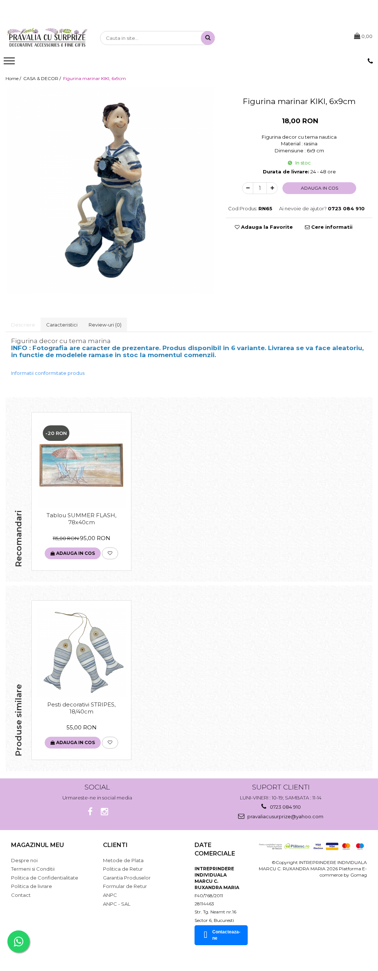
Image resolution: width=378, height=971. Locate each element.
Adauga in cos (319, 188)
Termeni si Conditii (33, 869)
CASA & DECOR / (42, 78)
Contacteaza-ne (226, 935)
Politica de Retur (123, 869)
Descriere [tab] (23, 325)
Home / (14, 78)
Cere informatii (331, 227)
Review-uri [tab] (105, 325)
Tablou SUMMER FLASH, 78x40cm (81, 519)
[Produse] (10, 63)
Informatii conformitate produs (48, 373)
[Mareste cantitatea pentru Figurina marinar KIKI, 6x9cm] (272, 188)
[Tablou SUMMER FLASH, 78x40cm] (81, 464)
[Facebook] (90, 811)
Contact (21, 895)
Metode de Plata (123, 860)
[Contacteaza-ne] (370, 61)
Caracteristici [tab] (62, 325)
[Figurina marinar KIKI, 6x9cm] (110, 190)
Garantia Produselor (127, 878)
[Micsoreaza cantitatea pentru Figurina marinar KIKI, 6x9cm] (247, 188)
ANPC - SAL (116, 904)
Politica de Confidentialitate (44, 878)
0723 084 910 (285, 807)
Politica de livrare (31, 886)
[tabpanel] (110, 190)
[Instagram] (104, 811)
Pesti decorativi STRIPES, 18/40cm (81, 708)
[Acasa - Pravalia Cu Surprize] (47, 38)
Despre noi (24, 860)
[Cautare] (208, 38)
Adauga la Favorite (266, 227)
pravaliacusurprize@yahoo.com (284, 816)
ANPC (110, 895)
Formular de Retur (125, 886)
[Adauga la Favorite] (110, 553)
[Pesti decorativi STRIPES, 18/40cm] (81, 652)
